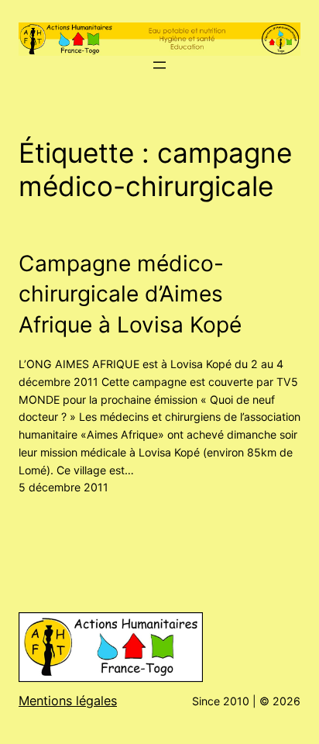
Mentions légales (68, 700)
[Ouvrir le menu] (159, 65)
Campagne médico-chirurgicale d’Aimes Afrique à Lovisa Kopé (130, 294)
